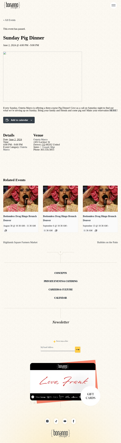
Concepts (60, 273)
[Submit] (77, 350)
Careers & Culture (60, 289)
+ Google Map (47, 147)
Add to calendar (19, 120)
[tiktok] (56, 421)
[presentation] (20, 199)
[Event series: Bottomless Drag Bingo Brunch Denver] (6, 231)
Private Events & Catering (60, 281)
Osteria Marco (40, 139)
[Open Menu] (113, 5)
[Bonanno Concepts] (12, 5)
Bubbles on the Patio (107, 242)
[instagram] (47, 421)
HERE (113, 110)
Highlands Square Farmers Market (20, 242)
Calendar (60, 297)
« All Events (9, 20)
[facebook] (73, 421)
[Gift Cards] (61, 382)
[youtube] (65, 421)
